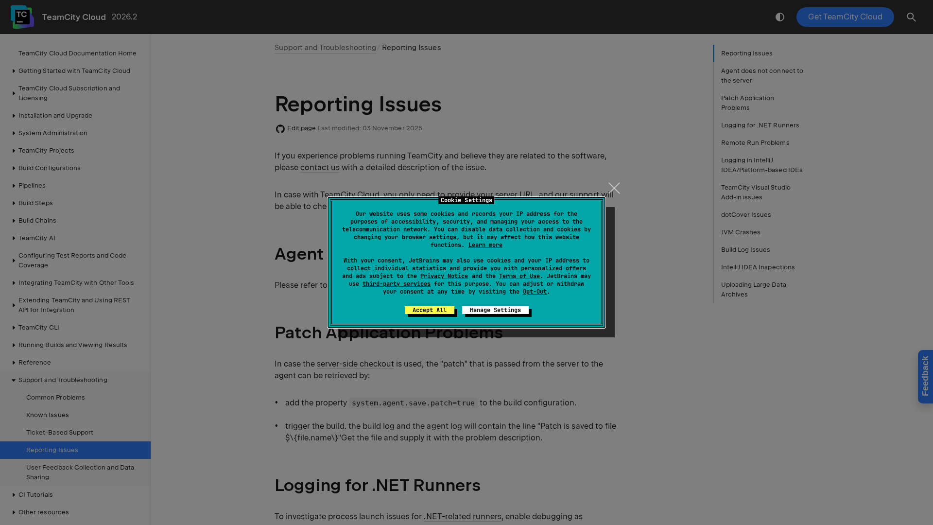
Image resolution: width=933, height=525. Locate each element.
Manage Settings (495, 310)
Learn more (485, 245)
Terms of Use (519, 276)
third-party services (397, 284)
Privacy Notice (444, 276)
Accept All (430, 310)
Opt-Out (535, 292)
